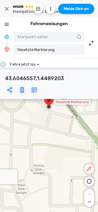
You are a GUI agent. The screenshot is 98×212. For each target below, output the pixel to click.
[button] (49, 49)
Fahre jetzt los (23, 64)
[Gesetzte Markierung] (49, 103)
